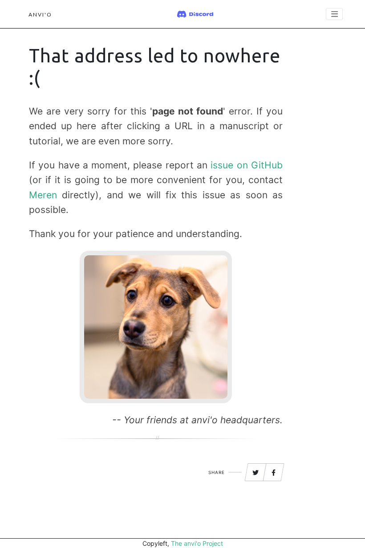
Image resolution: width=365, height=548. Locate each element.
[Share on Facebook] (274, 473)
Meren (43, 194)
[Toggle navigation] (334, 14)
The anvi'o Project (197, 543)
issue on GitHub (247, 165)
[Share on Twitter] (255, 473)
